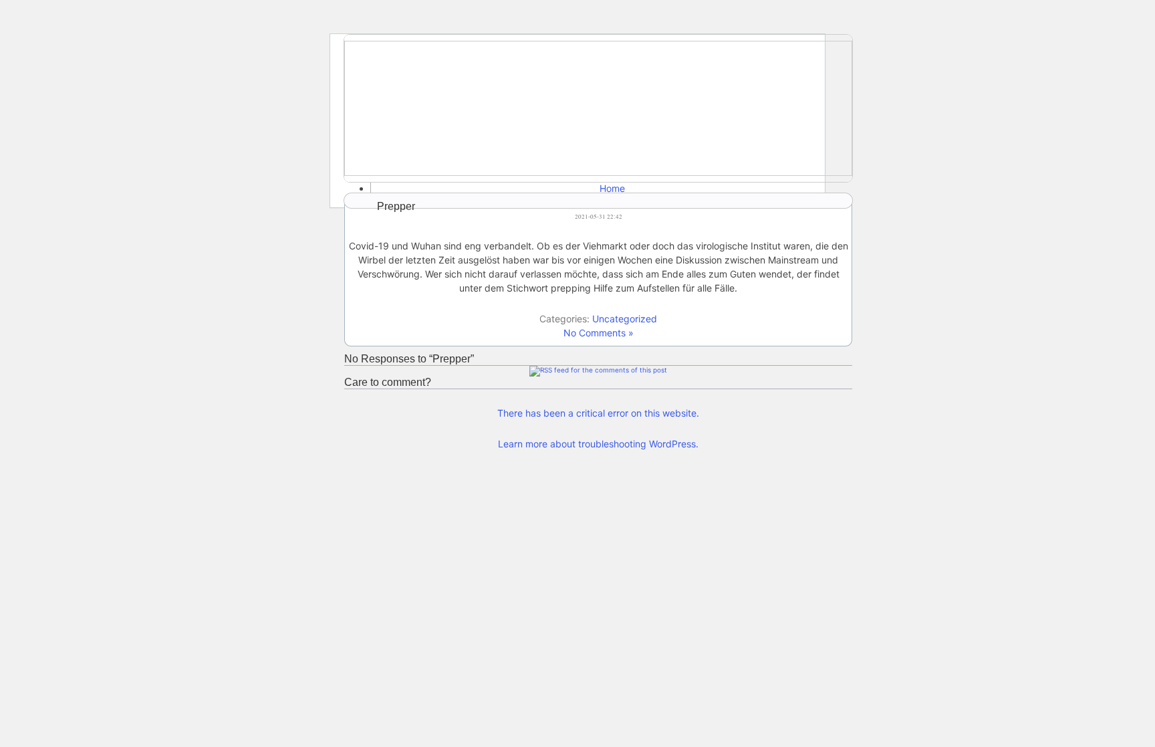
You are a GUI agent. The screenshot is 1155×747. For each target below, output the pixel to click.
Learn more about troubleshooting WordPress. (598, 443)
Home (612, 188)
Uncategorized (624, 318)
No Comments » (598, 332)
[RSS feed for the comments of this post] (598, 370)
